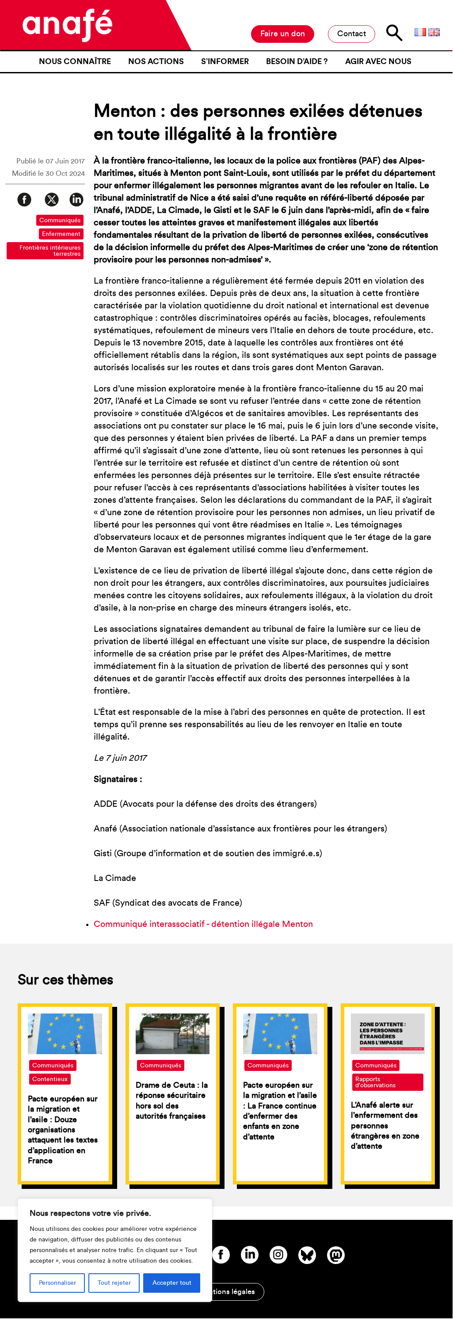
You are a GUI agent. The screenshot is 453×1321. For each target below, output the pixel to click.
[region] (115, 1250)
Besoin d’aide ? (297, 61)
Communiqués (59, 220)
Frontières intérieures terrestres (49, 251)
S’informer (225, 61)
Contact (351, 34)
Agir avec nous (378, 61)
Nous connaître (75, 61)
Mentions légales (226, 1291)
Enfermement (61, 234)
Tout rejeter (114, 1283)
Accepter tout (171, 1283)
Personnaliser (57, 1283)
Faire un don (282, 34)
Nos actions (156, 61)
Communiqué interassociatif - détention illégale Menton (203, 924)
